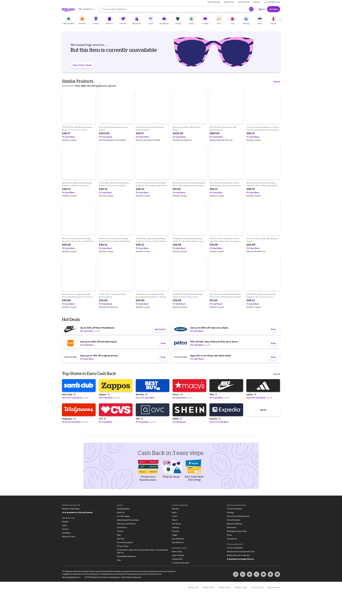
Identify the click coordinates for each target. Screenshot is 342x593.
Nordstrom (176, 523)
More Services (257, 587)
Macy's (175, 520)
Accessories (232, 538)
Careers (120, 531)
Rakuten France (68, 536)
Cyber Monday (178, 555)
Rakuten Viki (193, 587)
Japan (64, 525)
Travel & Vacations (234, 508)
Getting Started (123, 508)
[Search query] (251, 9)
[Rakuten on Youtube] (263, 574)
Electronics (231, 527)
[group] (79, 115)
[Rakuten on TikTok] (242, 574)
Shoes (229, 535)
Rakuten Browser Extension (238, 555)
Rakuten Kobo (224, 587)
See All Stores (177, 542)
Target (174, 535)
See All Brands (178, 538)
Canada (65, 521)
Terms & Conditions (125, 542)
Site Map (120, 538)
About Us (120, 512)
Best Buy (175, 508)
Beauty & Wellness (234, 523)
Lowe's (175, 516)
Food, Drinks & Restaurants (238, 516)
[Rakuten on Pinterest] (270, 574)
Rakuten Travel (240, 587)
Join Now (273, 9)
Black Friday (177, 551)
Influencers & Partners (126, 523)
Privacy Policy (122, 546)
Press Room (122, 527)
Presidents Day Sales (180, 563)
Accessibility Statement (126, 556)
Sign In (262, 9)
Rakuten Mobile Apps (70, 508)
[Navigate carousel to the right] (280, 19)
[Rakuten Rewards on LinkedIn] (277, 574)
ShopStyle (66, 533)
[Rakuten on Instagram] (235, 574)
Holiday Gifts (177, 559)
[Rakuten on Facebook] (249, 574)
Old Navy (175, 527)
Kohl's (174, 512)
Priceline (175, 531)
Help (119, 560)
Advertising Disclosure (71, 577)
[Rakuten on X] (256, 574)
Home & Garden (233, 520)
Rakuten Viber (208, 587)
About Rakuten (274, 587)
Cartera (65, 529)
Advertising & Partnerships (128, 520)
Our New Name (123, 516)
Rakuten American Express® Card (240, 551)
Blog (119, 535)
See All (276, 81)
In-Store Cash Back (235, 548)
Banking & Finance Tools (237, 531)
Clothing (230, 512)
